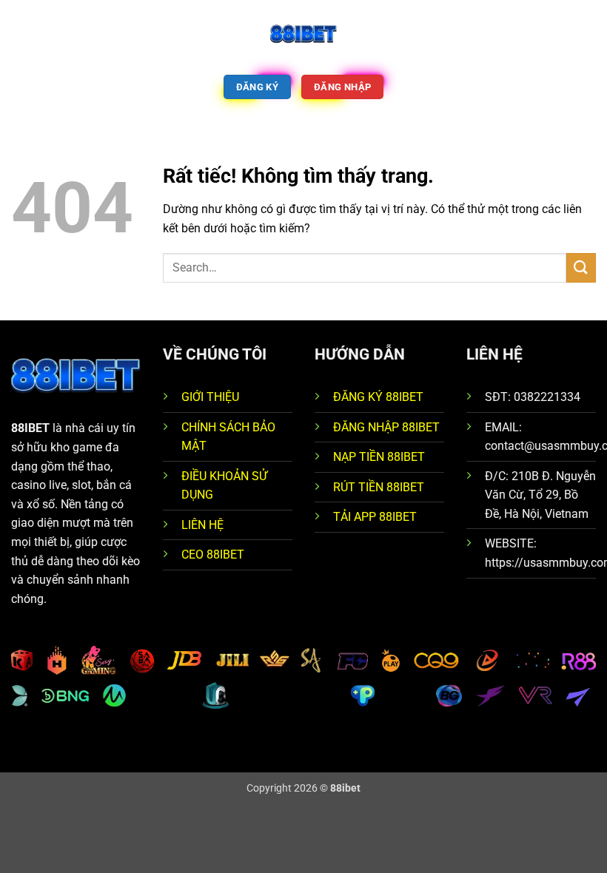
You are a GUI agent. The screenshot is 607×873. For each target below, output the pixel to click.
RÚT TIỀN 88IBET (378, 487)
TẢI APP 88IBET (375, 517)
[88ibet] (303, 33)
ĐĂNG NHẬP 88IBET (386, 427)
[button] (20, 33)
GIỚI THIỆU (210, 397)
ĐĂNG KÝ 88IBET (378, 397)
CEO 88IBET (212, 554)
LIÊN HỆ (202, 525)
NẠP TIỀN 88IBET (379, 457)
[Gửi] (581, 267)
